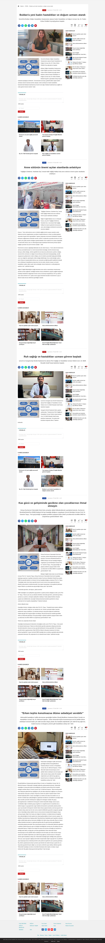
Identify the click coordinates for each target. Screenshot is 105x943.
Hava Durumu (69, 923)
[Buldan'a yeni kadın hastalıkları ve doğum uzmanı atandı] (40, 42)
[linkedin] (32, 25)
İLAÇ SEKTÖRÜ (22, 923)
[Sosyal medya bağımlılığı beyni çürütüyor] (29, 335)
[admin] (55, 929)
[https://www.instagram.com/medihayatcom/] (49, 929)
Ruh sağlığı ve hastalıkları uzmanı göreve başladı (51, 154)
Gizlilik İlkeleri (64, 935)
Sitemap (42, 935)
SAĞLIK (31, 923)
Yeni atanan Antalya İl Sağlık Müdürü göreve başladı (52, 135)
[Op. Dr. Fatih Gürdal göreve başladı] (29, 145)
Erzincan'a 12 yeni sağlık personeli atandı (28, 135)
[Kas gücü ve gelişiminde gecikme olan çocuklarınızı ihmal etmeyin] (40, 538)
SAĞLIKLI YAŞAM (34, 925)
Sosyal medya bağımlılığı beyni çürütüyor (27, 343)
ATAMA (26, 6)
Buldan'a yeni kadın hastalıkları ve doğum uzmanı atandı (41, 6)
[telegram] (29, 25)
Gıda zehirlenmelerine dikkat (50, 325)
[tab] (22, 94)
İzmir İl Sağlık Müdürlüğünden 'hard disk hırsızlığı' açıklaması (51, 343)
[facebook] (19, 25)
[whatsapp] (25, 25)
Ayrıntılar (53, 941)
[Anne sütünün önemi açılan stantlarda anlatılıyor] (40, 195)
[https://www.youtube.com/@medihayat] (52, 929)
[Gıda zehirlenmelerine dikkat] (52, 317)
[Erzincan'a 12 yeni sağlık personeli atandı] (29, 127)
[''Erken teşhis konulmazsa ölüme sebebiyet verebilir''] (40, 745)
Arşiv (55, 925)
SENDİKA (21, 929)
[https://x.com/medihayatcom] (46, 929)
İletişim (50, 935)
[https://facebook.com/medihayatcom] (43, 929)
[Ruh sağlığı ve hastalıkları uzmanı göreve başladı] (52, 145)
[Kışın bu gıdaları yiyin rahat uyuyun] (29, 317)
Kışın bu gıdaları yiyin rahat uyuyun (28, 325)
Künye (46, 935)
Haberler (22, 6)
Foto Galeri (44, 923)
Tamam (58, 941)
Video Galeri (44, 925)
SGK (31, 929)
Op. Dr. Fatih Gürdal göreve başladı (28, 153)
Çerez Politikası (56, 935)
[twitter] (22, 25)
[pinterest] (35, 25)
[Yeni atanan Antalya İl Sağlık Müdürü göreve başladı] (52, 127)
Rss (38, 935)
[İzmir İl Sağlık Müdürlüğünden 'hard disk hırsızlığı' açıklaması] (52, 335)
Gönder (21, 111)
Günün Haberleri (57, 923)
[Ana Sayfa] (18, 6)
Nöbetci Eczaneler (70, 925)
